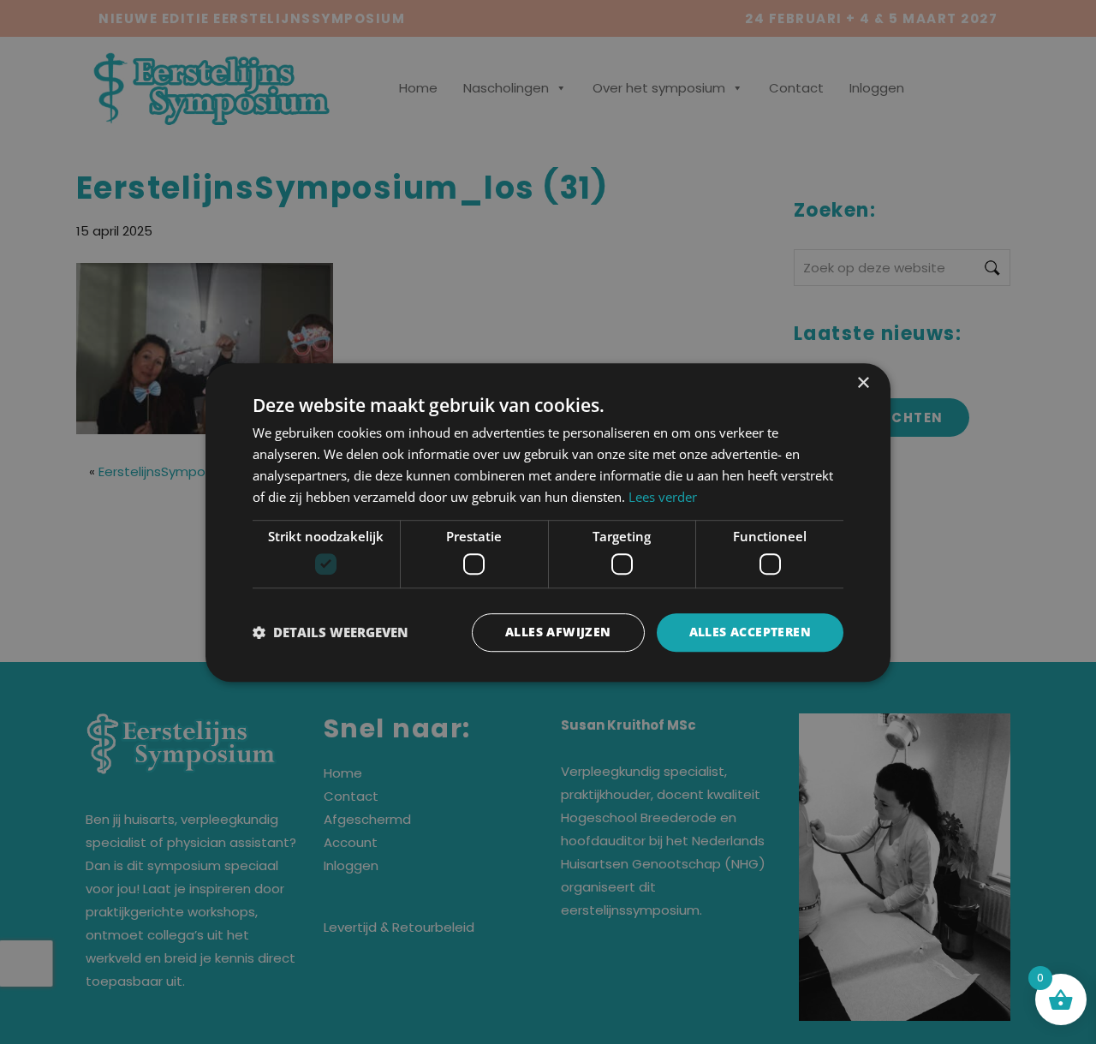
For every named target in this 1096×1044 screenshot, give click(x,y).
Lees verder (662, 495)
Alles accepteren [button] (750, 631)
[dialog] (548, 522)
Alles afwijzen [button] (558, 631)
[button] (330, 632)
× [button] (862, 383)
